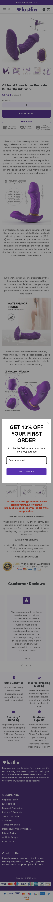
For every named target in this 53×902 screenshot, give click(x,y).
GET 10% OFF (26, 471)
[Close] (48, 422)
